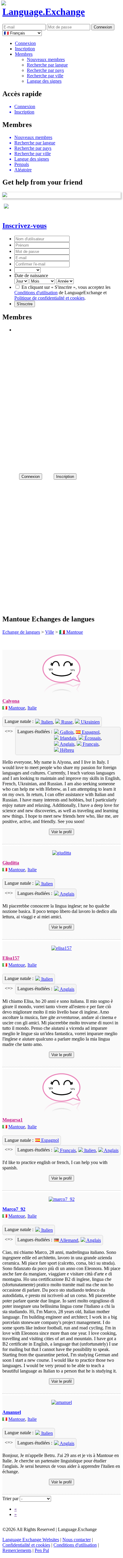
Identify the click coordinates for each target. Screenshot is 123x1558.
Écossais (92, 738)
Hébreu (66, 750)
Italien (46, 721)
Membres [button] (24, 54)
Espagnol (90, 732)
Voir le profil (61, 832)
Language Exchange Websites (30, 1539)
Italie (32, 707)
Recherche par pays (45, 70)
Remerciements (16, 1550)
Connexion (25, 43)
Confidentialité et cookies (26, 1545)
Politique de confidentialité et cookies (49, 298)
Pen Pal (42, 1550)
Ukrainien (90, 721)
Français (90, 744)
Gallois (66, 732)
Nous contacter (76, 1539)
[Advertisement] (61, 400)
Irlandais (67, 738)
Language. (43, 11)
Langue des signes (44, 81)
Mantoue (16, 707)
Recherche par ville (45, 75)
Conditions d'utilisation (36, 292)
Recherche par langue (47, 64)
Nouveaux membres (46, 59)
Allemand (68, 1240)
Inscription (25, 48)
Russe (66, 721)
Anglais (66, 744)
